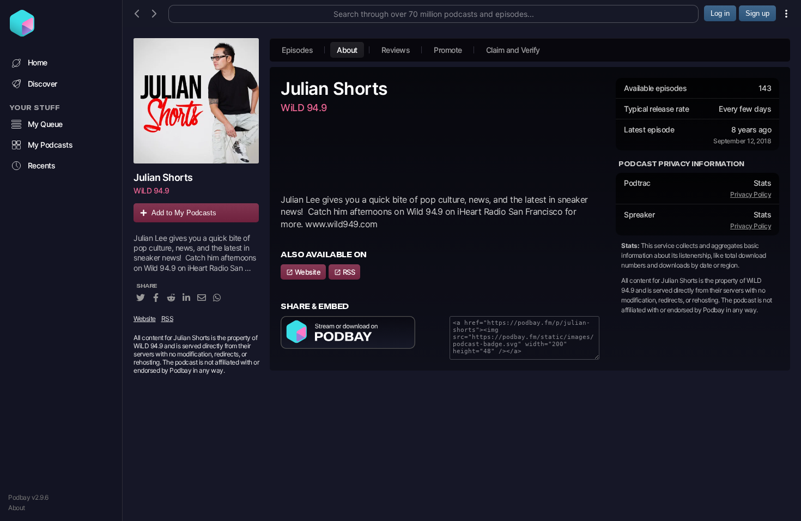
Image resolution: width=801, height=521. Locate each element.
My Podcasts (50, 144)
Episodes (297, 49)
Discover (42, 83)
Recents (42, 165)
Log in (720, 13)
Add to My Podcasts (183, 213)
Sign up (757, 13)
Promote (448, 49)
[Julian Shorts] (196, 100)
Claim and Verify (513, 49)
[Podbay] (22, 33)
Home (37, 62)
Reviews (395, 49)
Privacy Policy (750, 194)
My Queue (45, 124)
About (16, 508)
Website (145, 318)
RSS (167, 318)
